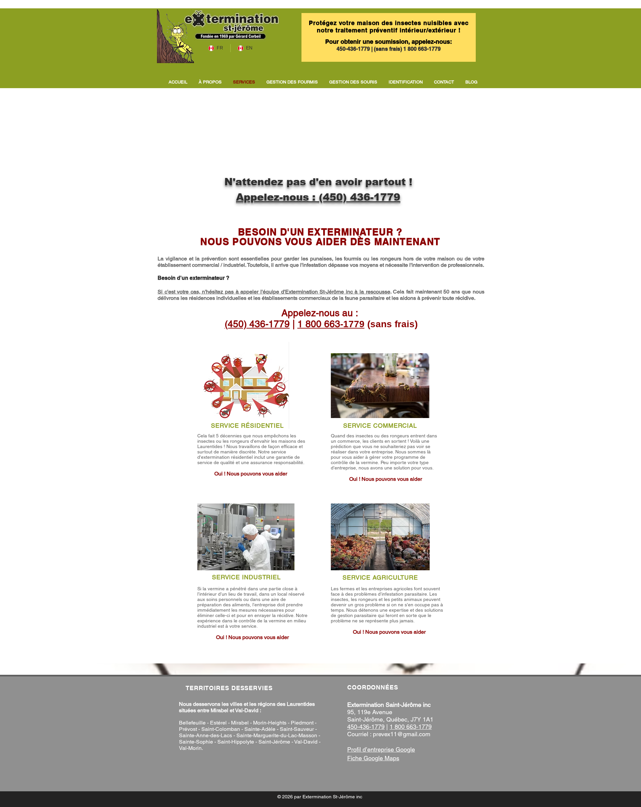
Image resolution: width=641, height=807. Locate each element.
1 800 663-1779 (422, 49)
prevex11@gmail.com (401, 734)
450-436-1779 (354, 49)
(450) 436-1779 (359, 197)
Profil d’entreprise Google (381, 749)
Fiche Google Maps (373, 758)
